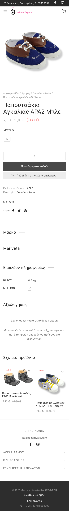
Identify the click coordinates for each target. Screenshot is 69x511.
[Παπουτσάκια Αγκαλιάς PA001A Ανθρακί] (17, 378)
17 (29, 287)
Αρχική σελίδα (11, 93)
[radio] (7, 139)
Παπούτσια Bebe (42, 93)
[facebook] (30, 444)
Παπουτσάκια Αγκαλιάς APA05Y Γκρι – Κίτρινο (50, 404)
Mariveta (8, 201)
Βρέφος (26, 93)
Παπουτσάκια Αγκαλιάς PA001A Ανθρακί (16, 395)
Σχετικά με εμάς (34, 495)
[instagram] (38, 444)
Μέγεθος (9, 130)
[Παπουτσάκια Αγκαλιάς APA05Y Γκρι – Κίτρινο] (51, 383)
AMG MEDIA (51, 490)
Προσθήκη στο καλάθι (34, 166)
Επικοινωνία (34, 500)
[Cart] (64, 11)
